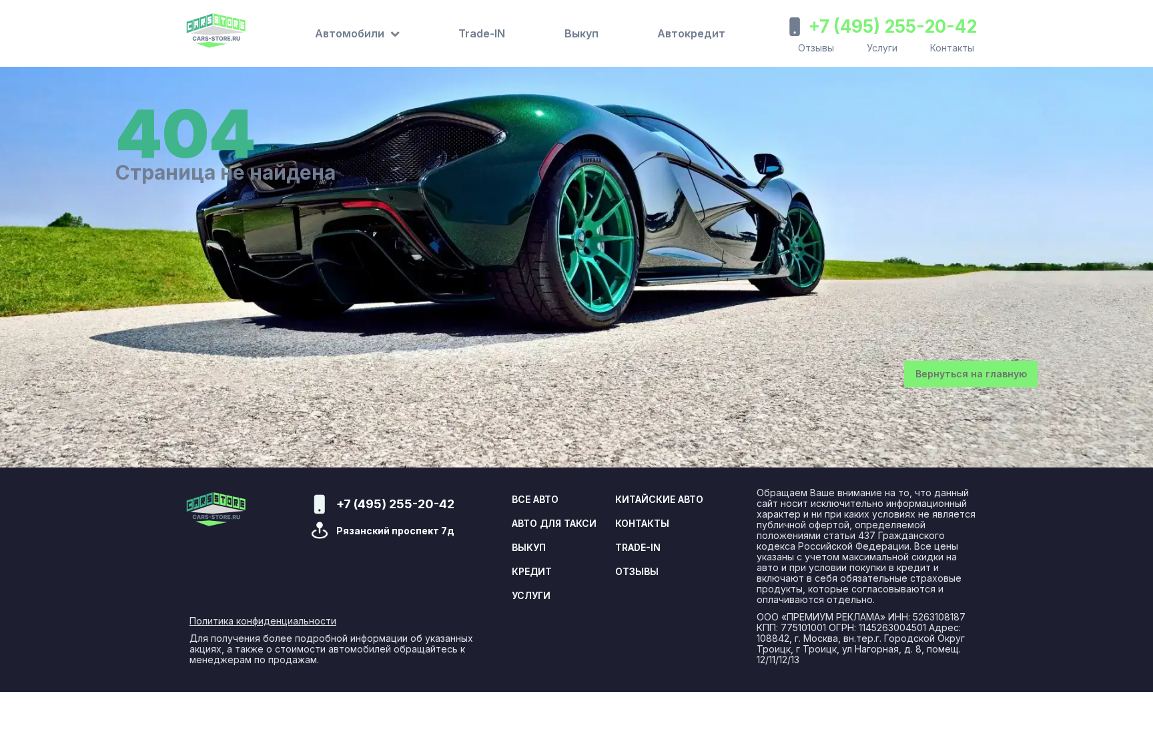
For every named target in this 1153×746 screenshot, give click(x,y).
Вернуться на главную (971, 373)
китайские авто (659, 499)
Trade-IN (481, 33)
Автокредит (691, 33)
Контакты (952, 47)
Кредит (532, 571)
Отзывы (816, 47)
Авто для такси (554, 523)
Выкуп (581, 33)
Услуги (882, 47)
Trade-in (638, 547)
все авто (535, 499)
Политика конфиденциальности (262, 621)
